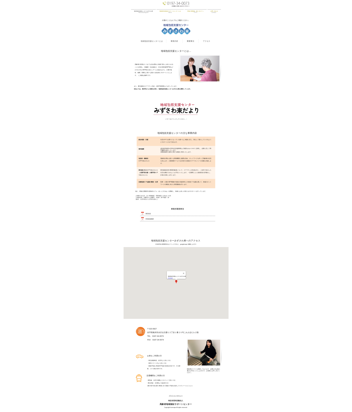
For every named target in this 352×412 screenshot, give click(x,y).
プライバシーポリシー (176, 395)
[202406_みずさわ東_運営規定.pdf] (142, 214)
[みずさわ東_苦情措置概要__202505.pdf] (142, 219)
